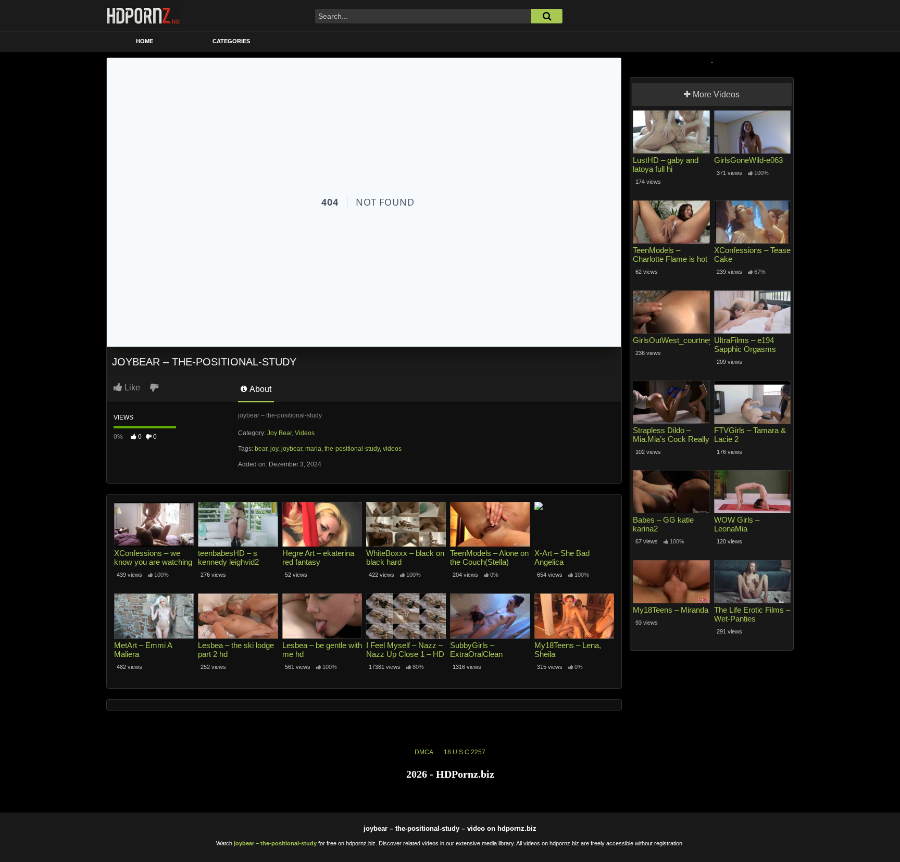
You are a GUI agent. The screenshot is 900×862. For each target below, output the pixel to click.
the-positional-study (352, 448)
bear (261, 448)
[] (546, 16)
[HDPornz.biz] (143, 15)
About (259, 389)
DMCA (424, 752)
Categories (231, 41)
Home (144, 41)
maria (313, 448)
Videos (305, 433)
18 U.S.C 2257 (464, 752)
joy (274, 448)
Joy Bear (279, 433)
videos (392, 448)
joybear (291, 448)
